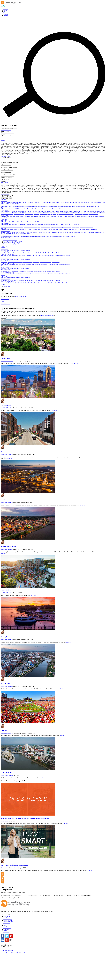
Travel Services (89, 227)
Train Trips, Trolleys (69, 214)
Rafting (41, 214)
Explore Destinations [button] (5, 237)
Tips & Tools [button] (3, 246)
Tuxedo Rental (84, 229)
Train (67, 236)
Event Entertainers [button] (5, 223)
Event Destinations (7, 919)
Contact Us (6, 932)
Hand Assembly (53, 232)
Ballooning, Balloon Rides (28, 211)
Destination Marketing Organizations (11, 243)
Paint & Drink (17, 214)
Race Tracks (36, 214)
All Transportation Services (7, 236)
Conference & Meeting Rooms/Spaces (55, 202)
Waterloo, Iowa (5, 500)
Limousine (37, 236)
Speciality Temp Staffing (98, 232)
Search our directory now (21, 296)
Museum (72, 216)
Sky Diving (53, 214)
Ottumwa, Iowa (5, 452)
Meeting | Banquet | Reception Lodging (81, 206)
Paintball (22, 214)
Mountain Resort (31, 208)
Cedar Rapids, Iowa (6, 772)
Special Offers (17, 250)
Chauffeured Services (30, 236)
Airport (15, 236)
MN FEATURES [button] (5, 267)
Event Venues (6, 916)
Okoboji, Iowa (5, 637)
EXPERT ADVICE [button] (5, 251)
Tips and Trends (4, 821)
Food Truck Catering (37, 221)
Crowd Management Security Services (38, 232)
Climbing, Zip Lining (68, 211)
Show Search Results (85, 895)
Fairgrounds (76, 202)
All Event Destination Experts (10, 240)
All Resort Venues (5, 208)
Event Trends (48, 252)
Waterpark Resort (59, 208)
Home (2, 952)
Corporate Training (24, 232)
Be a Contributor (7, 928)
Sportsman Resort (51, 208)
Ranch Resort (38, 208)
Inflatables (38, 224)
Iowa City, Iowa (5, 683)
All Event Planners (5, 227)
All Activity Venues (5, 211)
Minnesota (5, 12)
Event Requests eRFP (8, 920)
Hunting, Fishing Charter (94, 212)
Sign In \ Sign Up (7, 286)
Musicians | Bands (60, 224)
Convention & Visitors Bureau (16, 227)
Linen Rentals (56, 229)
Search (2, 198)
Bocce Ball (43, 211)
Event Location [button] (6, 130)
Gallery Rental (53, 216)
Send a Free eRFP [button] (5, 299)
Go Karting (18, 212)
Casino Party (14, 224)
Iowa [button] (2, 256)
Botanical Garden (23, 216)
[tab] (53, 6)
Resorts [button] (2, 207)
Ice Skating (102, 212)
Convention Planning (28, 252)
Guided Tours (65, 212)
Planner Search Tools (8, 921)
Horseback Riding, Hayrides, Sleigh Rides (78, 212)
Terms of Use (15, 952)
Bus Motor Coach (21, 236)
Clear (7, 198)
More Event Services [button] (5, 231)
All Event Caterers (5, 221)
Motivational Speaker (51, 224)
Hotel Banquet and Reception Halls (32, 206)
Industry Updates (66, 255)
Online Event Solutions (68, 232)
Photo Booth (67, 224)
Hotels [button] (2, 204)
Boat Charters (38, 211)
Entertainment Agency (30, 224)
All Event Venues (5, 202)
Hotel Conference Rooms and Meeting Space (50, 206)
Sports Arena (83, 216)
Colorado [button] (3, 247)
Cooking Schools (77, 211)
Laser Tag (11, 214)
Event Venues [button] (4, 201)
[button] (3, 6)
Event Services (6, 917)
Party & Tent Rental (63, 229)
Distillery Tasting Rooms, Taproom (41, 216)
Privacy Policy (22, 952)
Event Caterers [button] (4, 220)
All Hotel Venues (4, 206)
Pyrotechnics (83, 232)
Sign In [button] (2, 301)
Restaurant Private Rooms (99, 202)
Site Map (6, 952)
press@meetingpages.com (46, 315)
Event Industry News (13, 255)
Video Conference (92, 229)
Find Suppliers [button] (4, 219)
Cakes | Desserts (13, 221)
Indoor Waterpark (5, 214)
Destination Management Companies (32, 227)
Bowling (49, 211)
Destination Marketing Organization (49, 227)
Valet (74, 236)
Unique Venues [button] (4, 215)
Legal (10, 952)
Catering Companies (21, 221)
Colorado (5, 9)
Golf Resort (18, 208)
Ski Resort (44, 208)
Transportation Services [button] (6, 234)
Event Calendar (4, 255)
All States (5, 15)
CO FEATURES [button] (4, 249)
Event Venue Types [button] (5, 141)
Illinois (5, 10)
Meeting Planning (56, 252)
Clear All (3, 140)
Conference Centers (41, 202)
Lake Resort (24, 208)
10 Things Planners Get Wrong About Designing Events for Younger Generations (25, 818)
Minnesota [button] (3, 266)
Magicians (43, 224)
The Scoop (10, 252)
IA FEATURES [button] (4, 258)
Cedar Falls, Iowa (6, 590)
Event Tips (42, 252)
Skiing (49, 214)
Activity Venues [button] (4, 210)
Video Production (5, 233)
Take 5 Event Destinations (7, 361)
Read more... (77, 363)
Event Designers (61, 227)
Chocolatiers (29, 221)
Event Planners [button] (4, 225)
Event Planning (36, 252)
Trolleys (71, 236)
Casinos (52, 211)
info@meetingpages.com (7, 950)
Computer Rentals (36, 229)
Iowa (4, 11)
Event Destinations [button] (5, 194)
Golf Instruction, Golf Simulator (41, 212)
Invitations (60, 232)
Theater (88, 216)
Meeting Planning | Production (79, 227)
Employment (6, 929)
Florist (48, 232)
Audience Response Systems (15, 229)
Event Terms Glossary (33, 255)
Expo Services (44, 229)
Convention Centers (68, 202)
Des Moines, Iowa (6, 405)
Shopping (45, 214)
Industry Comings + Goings (44, 255)
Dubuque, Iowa (5, 358)
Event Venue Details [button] (5, 156)
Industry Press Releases (56, 255)
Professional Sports (29, 214)
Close (10, 198)
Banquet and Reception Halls (20, 202)
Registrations (89, 232)
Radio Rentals (78, 229)
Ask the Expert (4, 252)
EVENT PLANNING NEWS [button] (7, 254)
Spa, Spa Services (61, 214)
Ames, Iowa (4, 730)
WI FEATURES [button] (4, 276)
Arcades (20, 211)
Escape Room (12, 212)
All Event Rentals (5, 229)
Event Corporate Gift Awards (13, 232)
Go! (15, 128)
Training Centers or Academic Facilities (10, 203)
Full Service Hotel (13, 206)
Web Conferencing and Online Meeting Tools (19, 233)
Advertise (5, 926)
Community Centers (32, 202)
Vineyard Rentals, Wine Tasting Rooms (84, 214)
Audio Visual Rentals (27, 229)
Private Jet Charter (44, 236)
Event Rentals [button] (4, 228)
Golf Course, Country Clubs (27, 212)
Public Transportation (54, 236)
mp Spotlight (3, 250)
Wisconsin (5, 14)
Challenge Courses (59, 211)
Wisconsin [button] (3, 275)
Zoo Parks (95, 214)
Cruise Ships (85, 211)
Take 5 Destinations (25, 250)
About (4, 925)
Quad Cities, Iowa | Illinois (8, 546)
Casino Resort (12, 208)
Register (5, 930)
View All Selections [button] (5, 304)
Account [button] (2, 284)
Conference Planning (18, 252)
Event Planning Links (23, 255)
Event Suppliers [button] (4, 182)
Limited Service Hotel (66, 206)
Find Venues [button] (3, 199)
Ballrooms (11, 202)
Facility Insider (10, 250)
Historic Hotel (20, 206)
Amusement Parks (14, 211)
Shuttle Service (62, 236)
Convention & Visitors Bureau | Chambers (13, 241)
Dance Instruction (92, 211)
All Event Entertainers (6, 224)
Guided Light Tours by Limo (55, 212)
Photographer (77, 232)
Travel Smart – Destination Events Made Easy (14, 865)
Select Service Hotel (94, 206)
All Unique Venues (5, 216)
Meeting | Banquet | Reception (86, 202)
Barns (11, 216)
